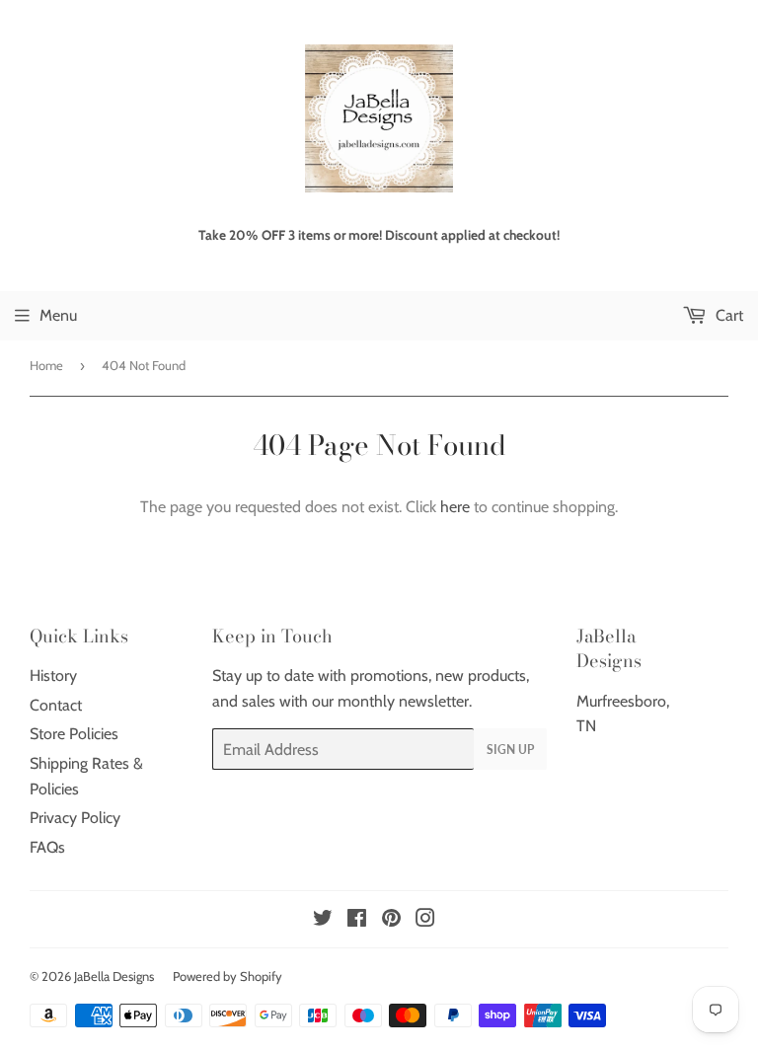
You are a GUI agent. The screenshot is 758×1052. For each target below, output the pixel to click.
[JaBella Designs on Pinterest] (391, 920)
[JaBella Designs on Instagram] (425, 920)
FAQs (47, 847)
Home (46, 365)
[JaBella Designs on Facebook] (356, 920)
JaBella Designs (114, 976)
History (53, 675)
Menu (58, 315)
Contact (56, 705)
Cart (727, 315)
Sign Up (510, 749)
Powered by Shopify (227, 976)
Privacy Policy (75, 817)
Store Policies (74, 733)
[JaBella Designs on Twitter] (323, 920)
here (455, 506)
